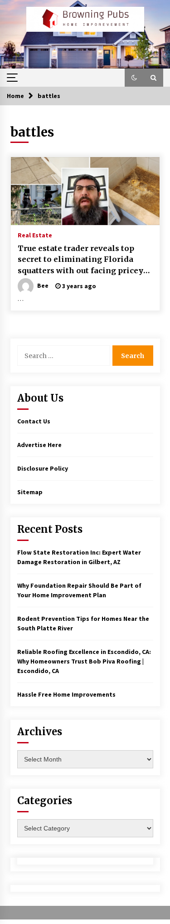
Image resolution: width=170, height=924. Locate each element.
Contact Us (33, 421)
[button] (134, 78)
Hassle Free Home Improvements (66, 694)
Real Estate (35, 234)
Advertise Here (39, 445)
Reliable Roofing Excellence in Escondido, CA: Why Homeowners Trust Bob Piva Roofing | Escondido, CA (84, 661)
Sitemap (30, 492)
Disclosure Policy (42, 468)
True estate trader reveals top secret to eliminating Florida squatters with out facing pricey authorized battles (80, 260)
